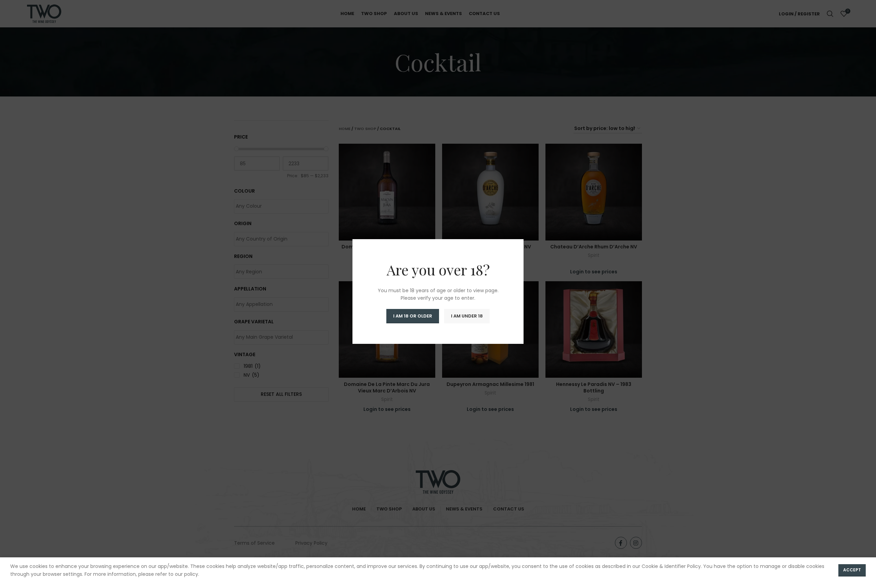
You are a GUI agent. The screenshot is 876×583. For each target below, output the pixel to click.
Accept (852, 570)
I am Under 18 (467, 316)
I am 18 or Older (412, 316)
